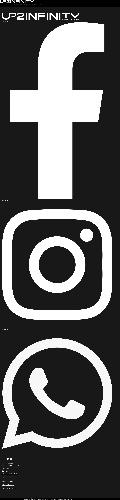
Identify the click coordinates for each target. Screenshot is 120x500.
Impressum (53, 499)
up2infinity (29, 499)
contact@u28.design (9, 488)
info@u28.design (8, 485)
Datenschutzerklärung (65, 499)
